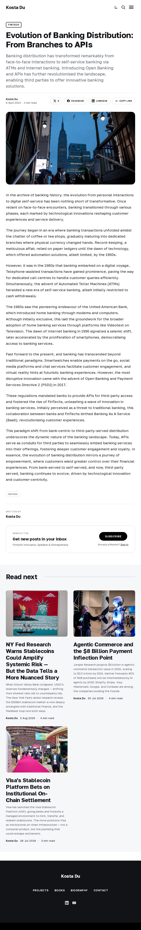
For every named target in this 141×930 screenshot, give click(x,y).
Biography (79, 890)
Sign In (124, 544)
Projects (41, 890)
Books (60, 890)
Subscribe (113, 536)
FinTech (13, 24)
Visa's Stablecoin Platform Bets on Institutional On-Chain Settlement (28, 790)
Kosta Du (15, 7)
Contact (101, 890)
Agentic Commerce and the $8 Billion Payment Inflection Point (103, 651)
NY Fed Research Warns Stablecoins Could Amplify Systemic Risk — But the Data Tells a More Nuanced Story (32, 661)
